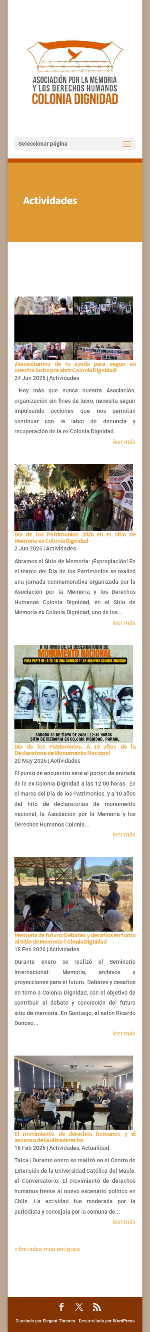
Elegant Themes (59, 1321)
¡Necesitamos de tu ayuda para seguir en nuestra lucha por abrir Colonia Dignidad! (75, 366)
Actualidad (95, 1148)
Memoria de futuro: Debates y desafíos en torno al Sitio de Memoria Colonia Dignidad (75, 938)
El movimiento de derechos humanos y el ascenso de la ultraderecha (75, 1136)
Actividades (64, 378)
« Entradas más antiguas (47, 1249)
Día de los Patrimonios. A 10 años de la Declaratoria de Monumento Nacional (75, 749)
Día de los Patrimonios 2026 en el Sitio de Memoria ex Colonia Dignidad (75, 537)
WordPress (124, 1321)
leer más (124, 441)
